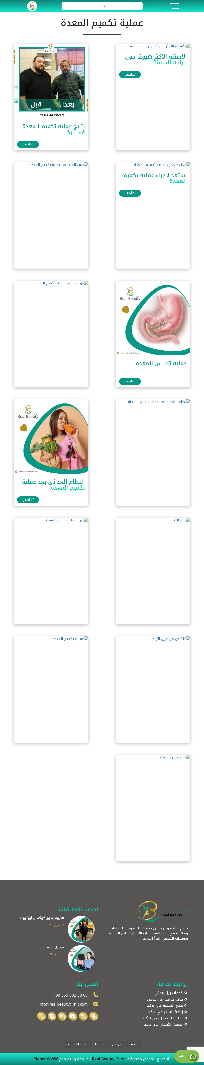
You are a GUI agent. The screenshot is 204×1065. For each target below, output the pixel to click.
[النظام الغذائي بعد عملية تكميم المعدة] (50, 436)
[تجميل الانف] (81, 958)
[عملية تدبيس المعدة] (152, 317)
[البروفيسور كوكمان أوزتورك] (81, 929)
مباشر (183, 1056)
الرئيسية (133, 1044)
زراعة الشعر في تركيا (166, 1012)
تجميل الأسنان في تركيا (163, 1024)
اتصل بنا (100, 1044)
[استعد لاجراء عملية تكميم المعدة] (162, 164)
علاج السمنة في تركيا (165, 1005)
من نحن (117, 1044)
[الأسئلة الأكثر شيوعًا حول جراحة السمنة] (158, 46)
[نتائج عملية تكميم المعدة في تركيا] (50, 80)
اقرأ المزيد (151, 938)
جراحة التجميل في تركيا (163, 1018)
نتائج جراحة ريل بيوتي (165, 999)
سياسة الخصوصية (77, 1044)
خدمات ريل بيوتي (169, 993)
